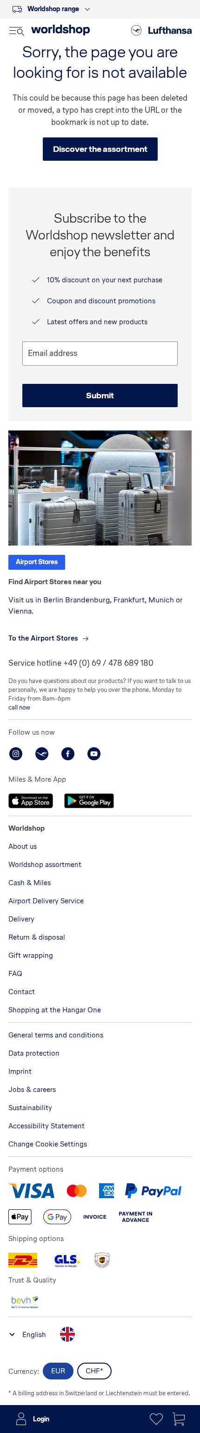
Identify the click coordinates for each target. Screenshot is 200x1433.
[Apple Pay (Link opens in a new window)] (20, 1216)
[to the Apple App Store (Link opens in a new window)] (30, 800)
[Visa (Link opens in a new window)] (31, 1190)
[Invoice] (95, 1217)
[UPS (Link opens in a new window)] (102, 1260)
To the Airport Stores (43, 638)
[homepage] (60, 30)
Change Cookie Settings (47, 1144)
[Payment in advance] (135, 1217)
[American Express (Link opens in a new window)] (106, 1190)
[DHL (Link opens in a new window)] (22, 1260)
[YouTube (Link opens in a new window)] (94, 753)
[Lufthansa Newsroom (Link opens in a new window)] (41, 753)
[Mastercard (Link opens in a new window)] (77, 1190)
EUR (58, 1371)
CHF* (94, 1371)
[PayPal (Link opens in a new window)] (153, 1190)
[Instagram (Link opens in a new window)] (15, 753)
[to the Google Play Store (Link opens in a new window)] (89, 800)
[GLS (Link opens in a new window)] (66, 1260)
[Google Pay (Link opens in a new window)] (57, 1216)
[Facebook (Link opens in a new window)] (67, 753)
